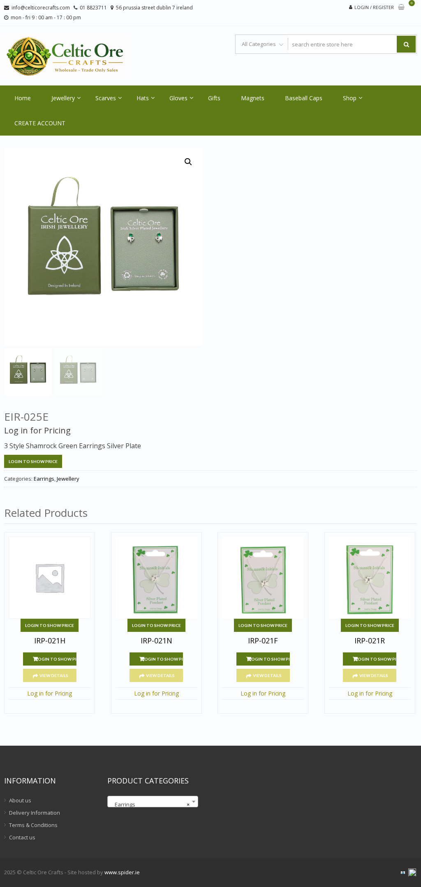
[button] (188, 161)
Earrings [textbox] (150, 804)
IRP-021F (263, 640)
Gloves (178, 98)
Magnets (252, 98)
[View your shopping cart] (401, 7)
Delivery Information (34, 812)
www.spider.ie (122, 872)
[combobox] (152, 801)
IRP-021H (49, 640)
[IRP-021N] (156, 577)
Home (22, 98)
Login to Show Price (33, 461)
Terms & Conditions (33, 825)
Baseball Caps (303, 98)
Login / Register (374, 7)
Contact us (22, 837)
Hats (142, 98)
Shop (349, 98)
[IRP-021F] (263, 577)
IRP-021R (369, 640)
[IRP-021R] (370, 577)
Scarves (105, 98)
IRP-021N (156, 640)
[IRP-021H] (49, 577)
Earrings (44, 478)
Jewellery (63, 98)
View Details (53, 675)
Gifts (214, 98)
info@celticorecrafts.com (41, 7)
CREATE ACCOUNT (39, 123)
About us (20, 800)
